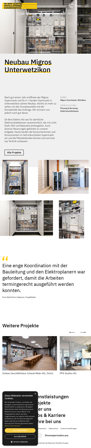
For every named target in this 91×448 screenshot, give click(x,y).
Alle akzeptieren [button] (20, 430)
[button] (20, 441)
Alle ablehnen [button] (20, 436)
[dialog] (20, 418)
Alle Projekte (14, 152)
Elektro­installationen (69, 111)
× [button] (35, 394)
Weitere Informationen (12, 426)
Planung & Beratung (69, 108)
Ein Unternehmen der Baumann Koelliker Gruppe (50, 443)
